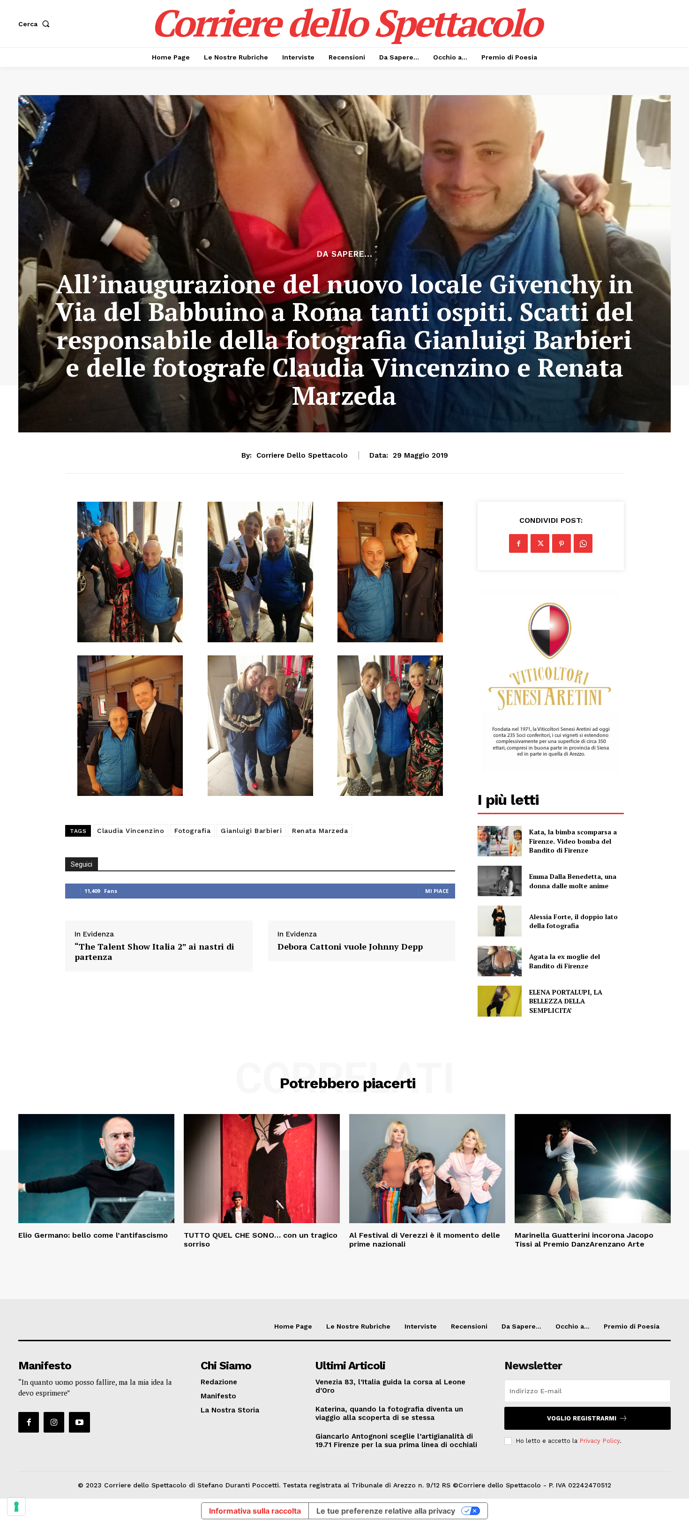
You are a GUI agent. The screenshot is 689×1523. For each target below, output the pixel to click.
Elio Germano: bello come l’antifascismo (93, 1235)
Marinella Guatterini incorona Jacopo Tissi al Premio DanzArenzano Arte (584, 1239)
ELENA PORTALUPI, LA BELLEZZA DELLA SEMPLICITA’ (565, 1001)
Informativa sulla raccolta (255, 1511)
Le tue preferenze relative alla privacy (385, 1511)
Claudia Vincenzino (130, 830)
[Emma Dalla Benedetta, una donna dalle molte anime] (499, 881)
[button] (35, 24)
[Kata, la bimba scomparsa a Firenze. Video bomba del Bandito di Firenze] (499, 841)
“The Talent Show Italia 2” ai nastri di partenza (154, 952)
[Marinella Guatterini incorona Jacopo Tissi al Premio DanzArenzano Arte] (593, 1168)
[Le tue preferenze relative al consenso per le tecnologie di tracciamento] (16, 1507)
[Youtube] (79, 1422)
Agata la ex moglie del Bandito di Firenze (564, 961)
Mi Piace (437, 890)
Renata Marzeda (320, 830)
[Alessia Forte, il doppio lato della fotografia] (499, 921)
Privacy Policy (599, 1440)
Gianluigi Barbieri (251, 830)
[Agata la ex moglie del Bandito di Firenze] (499, 961)
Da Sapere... (345, 254)
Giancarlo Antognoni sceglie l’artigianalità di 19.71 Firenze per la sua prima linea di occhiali (396, 1440)
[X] (540, 543)
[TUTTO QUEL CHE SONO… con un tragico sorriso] (262, 1168)
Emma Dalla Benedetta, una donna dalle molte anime (572, 881)
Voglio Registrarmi (581, 1418)
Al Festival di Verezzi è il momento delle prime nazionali (424, 1239)
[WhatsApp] (583, 543)
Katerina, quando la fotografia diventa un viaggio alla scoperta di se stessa (389, 1413)
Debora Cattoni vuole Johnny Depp (350, 947)
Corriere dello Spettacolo (302, 455)
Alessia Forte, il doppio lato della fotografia (573, 921)
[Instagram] (54, 1422)
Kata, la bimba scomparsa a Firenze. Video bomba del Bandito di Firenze (573, 840)
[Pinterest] (561, 543)
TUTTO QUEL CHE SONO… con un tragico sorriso (260, 1239)
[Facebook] (518, 543)
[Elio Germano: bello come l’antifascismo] (96, 1168)
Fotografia (192, 830)
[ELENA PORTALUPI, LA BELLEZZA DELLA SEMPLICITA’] (499, 1001)
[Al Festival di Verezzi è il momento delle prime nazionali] (427, 1168)
